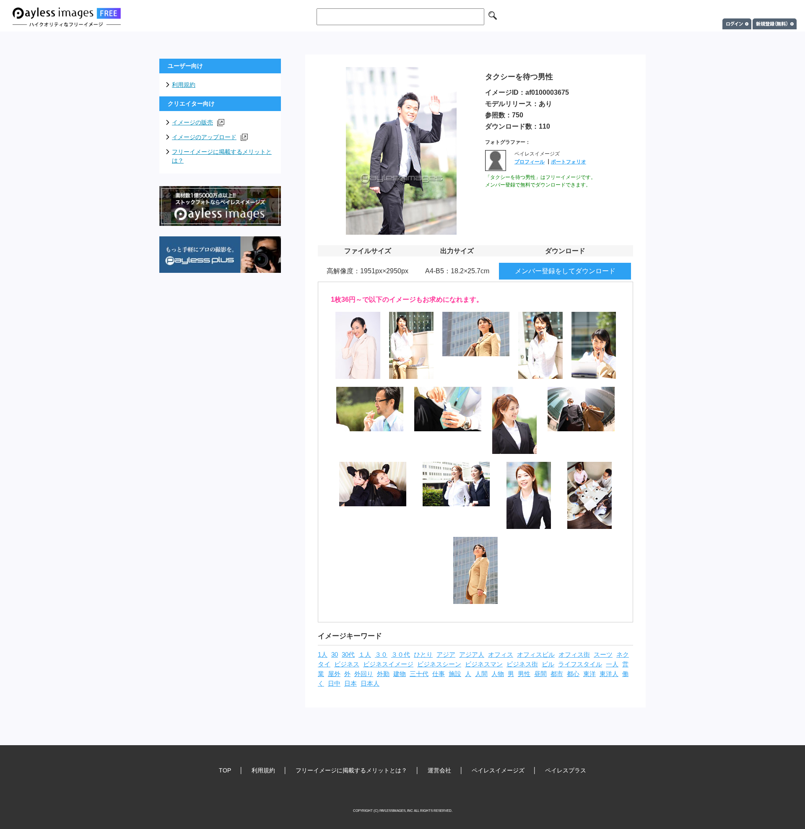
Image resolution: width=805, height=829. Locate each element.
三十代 (419, 674)
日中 (334, 683)
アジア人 (471, 654)
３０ (381, 654)
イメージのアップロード (204, 137)
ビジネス (346, 664)
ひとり (423, 654)
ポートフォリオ (568, 162)
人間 (481, 674)
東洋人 (609, 674)
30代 (348, 654)
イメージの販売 (192, 122)
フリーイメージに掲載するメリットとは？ (222, 156)
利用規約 (183, 84)
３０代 (400, 654)
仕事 (438, 674)
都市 (557, 674)
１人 (364, 654)
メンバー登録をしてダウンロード (565, 271)
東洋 (589, 674)
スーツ (603, 654)
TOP (225, 770)
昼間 (540, 674)
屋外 (334, 674)
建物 (399, 674)
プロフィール (529, 162)
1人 (322, 654)
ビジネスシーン (439, 664)
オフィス (500, 654)
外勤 (383, 674)
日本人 (370, 683)
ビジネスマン (484, 664)
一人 (612, 664)
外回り (363, 674)
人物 (497, 674)
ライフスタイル (580, 664)
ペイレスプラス (565, 770)
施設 (455, 674)
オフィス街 (574, 654)
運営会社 (439, 770)
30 (334, 654)
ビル (548, 664)
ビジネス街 (522, 664)
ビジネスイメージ (388, 664)
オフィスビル (536, 654)
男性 (524, 674)
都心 (573, 674)
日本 (350, 683)
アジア (445, 654)
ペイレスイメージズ (498, 770)
